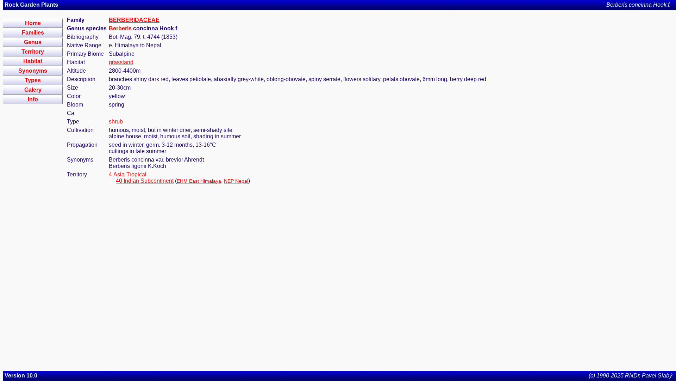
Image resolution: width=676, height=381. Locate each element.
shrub (116, 122)
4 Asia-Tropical (127, 174)
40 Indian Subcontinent (145, 181)
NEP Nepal (236, 181)
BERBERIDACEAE (134, 20)
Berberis (120, 28)
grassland (121, 62)
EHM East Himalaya (199, 181)
